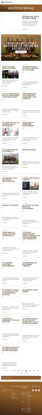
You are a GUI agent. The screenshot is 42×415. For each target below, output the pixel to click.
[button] (38, 2)
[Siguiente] (25, 374)
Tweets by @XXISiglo (6, 377)
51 (30, 370)
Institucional (13, 394)
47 (14, 370)
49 (22, 370)
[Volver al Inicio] (7, 2)
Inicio (12, 390)
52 (34, 370)
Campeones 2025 (14, 397)
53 (37, 370)
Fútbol (12, 392)
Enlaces (12, 396)
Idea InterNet (3, 391)
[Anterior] (4, 371)
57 (21, 373)
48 (18, 370)
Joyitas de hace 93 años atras (30, 17)
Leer (23, 29)
